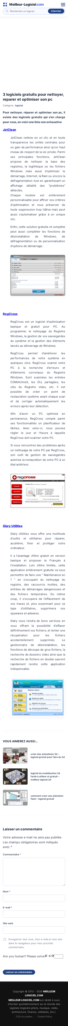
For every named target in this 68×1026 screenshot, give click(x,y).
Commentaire (12, 854)
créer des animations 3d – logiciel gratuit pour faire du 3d (48, 756)
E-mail (7, 907)
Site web (8, 923)
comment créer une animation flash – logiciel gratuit (47, 797)
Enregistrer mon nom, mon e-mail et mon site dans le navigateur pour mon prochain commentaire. (35, 943)
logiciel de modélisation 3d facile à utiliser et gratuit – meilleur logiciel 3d (45, 776)
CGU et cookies (24, 1016)
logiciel (19, 105)
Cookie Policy (44, 1016)
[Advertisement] (34, 52)
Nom (6, 891)
